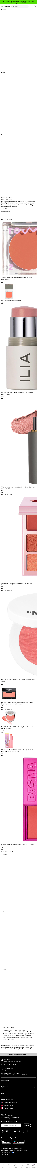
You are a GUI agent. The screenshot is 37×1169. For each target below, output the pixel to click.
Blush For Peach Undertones (14, 1035)
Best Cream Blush (18, 1032)
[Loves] (31, 6)
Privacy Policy (4, 1150)
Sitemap (26, 1150)
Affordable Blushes (6, 1047)
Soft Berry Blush (26, 1035)
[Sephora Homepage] (6, 6)
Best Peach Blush (8, 1032)
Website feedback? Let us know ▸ (18, 1054)
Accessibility (20, 1150)
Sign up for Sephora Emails (9, 1122)
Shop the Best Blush (17, 1045)
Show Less (4, 208)
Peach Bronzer (7, 1037)
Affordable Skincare (28, 1045)
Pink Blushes (22, 1049)
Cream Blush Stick (19, 1034)
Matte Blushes (25, 1047)
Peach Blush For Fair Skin (18, 1037)
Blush (2, 135)
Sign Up (26, 1125)
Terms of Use (12, 1150)
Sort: (5, 211)
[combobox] (20, 6)
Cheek (3, 72)
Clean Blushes (14, 1049)
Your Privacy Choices (6, 1152)
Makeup (3, 10)
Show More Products (7, 851)
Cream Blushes (16, 1047)
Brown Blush (30, 1049)
